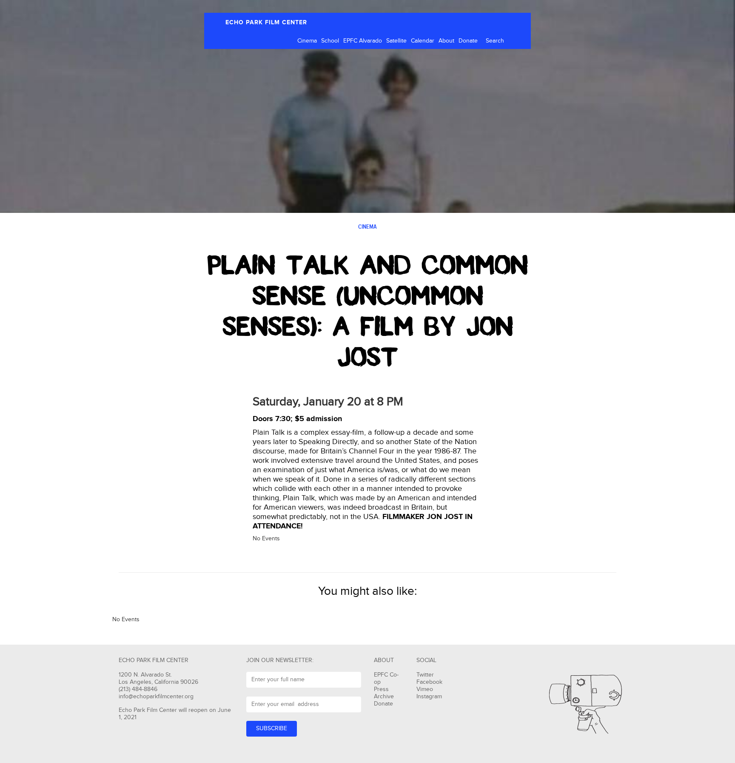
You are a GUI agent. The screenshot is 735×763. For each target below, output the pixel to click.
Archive (384, 696)
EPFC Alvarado (362, 40)
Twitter (425, 674)
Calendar (422, 40)
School (330, 40)
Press (381, 689)
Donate (468, 40)
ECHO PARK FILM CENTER (266, 22)
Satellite (396, 40)
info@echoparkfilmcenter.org (156, 696)
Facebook (429, 682)
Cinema (307, 40)
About (446, 40)
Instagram (429, 696)
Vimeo (424, 689)
